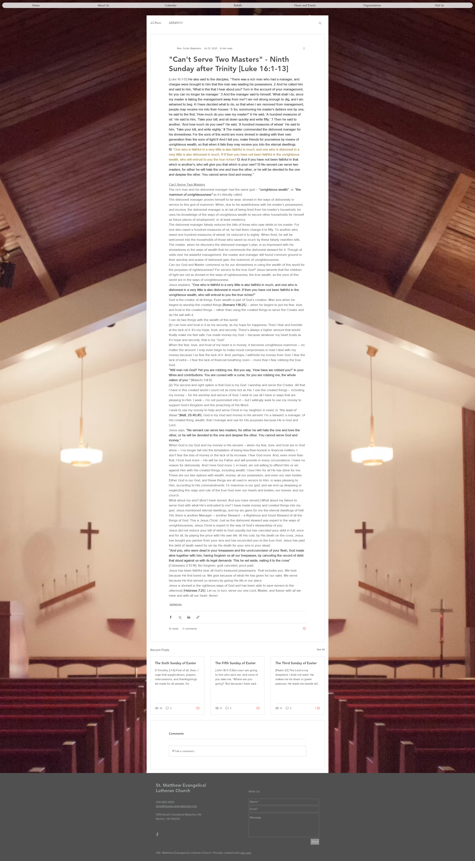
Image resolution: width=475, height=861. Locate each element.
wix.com (245, 852)
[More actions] (304, 48)
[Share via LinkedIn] (189, 617)
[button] (320, 22)
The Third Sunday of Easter (296, 663)
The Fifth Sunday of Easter (235, 663)
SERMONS (176, 23)
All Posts (155, 23)
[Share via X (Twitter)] (179, 617)
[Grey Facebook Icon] (157, 834)
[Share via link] (198, 617)
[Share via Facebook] (170, 617)
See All (321, 649)
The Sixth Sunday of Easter (175, 663)
